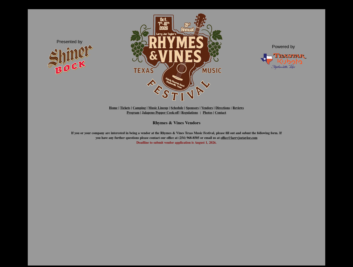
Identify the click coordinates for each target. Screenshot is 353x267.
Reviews (238, 107)
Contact (220, 112)
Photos (207, 112)
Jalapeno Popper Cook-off (160, 112)
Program (133, 112)
